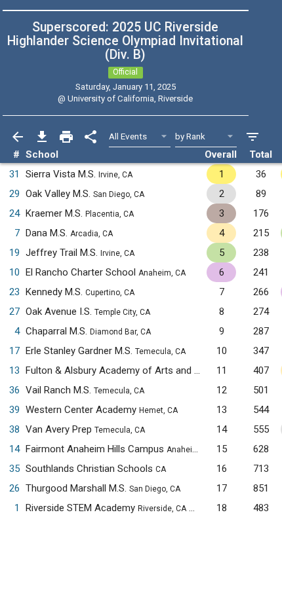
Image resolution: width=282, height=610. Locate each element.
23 (14, 292)
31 (14, 174)
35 (14, 469)
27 (14, 311)
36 (14, 390)
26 (14, 488)
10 (14, 272)
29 (14, 194)
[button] (198, 508)
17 (14, 351)
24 (14, 213)
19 (14, 253)
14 (14, 449)
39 (14, 410)
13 (14, 370)
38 (14, 429)
